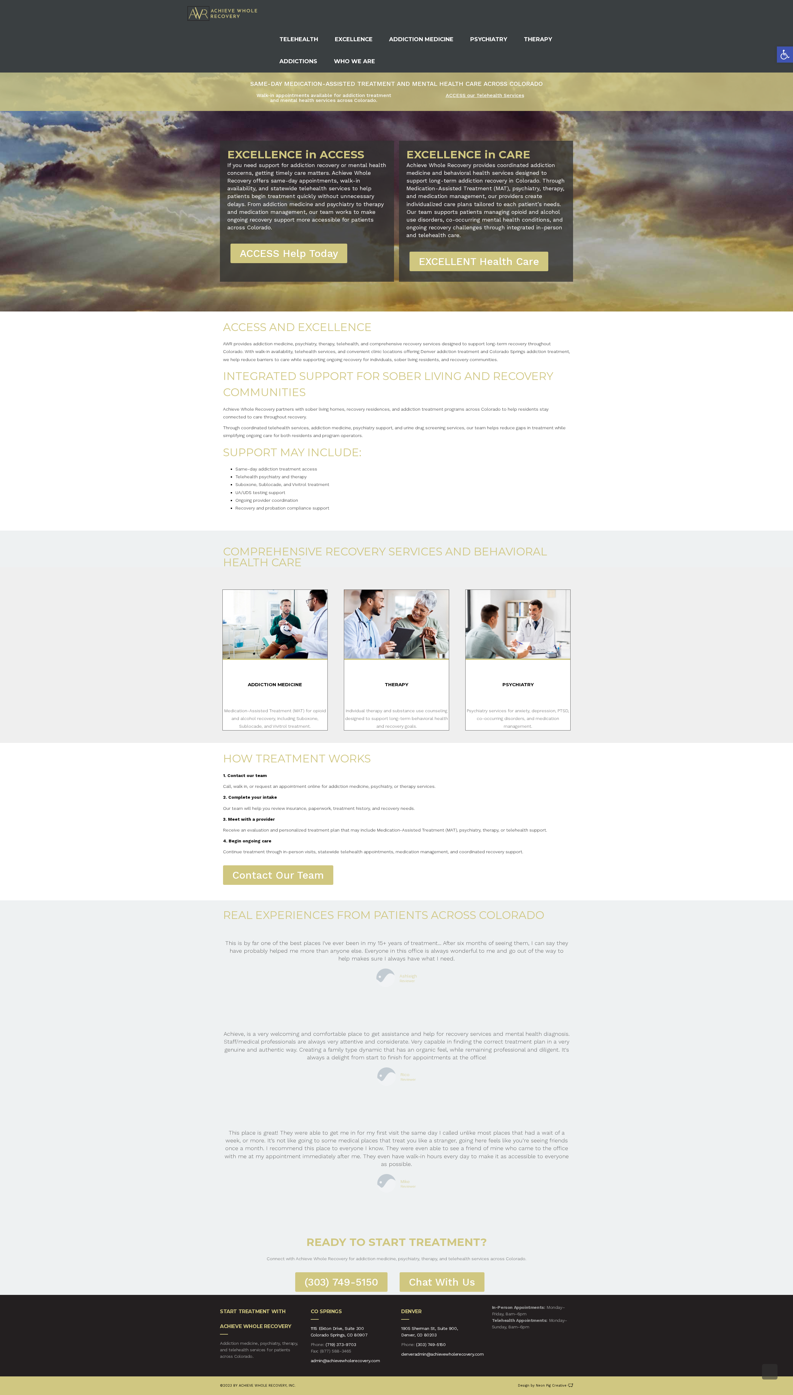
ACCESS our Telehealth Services (485, 95)
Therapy (396, 684)
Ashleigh (408, 975)
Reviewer (407, 981)
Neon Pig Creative (552, 1386)
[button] (785, 54)
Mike (405, 1181)
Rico (405, 1074)
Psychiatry (518, 684)
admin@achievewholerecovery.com (345, 1360)
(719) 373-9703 (341, 1344)
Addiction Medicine (275, 684)
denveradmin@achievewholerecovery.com (442, 1354)
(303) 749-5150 (430, 1344)
